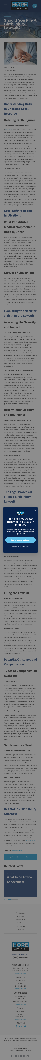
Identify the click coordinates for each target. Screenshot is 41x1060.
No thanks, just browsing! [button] (20, 547)
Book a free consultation (20, 540)
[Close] (35, 510)
